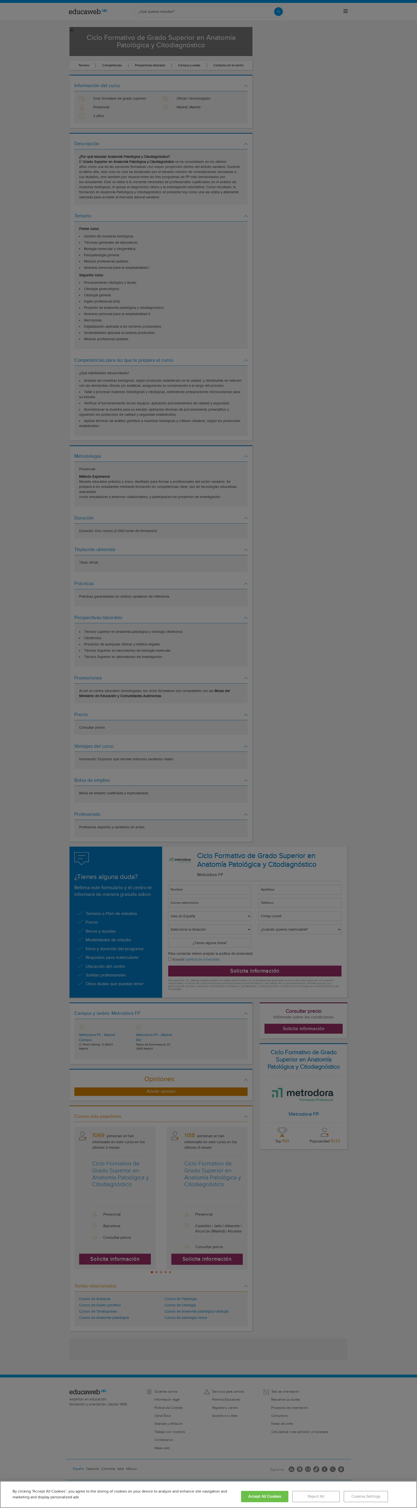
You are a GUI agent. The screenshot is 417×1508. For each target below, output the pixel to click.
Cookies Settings (366, 1496)
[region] (208, 1494)
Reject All (316, 1496)
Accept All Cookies (264, 1496)
